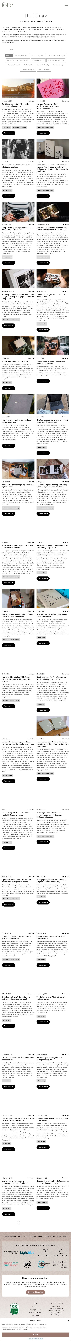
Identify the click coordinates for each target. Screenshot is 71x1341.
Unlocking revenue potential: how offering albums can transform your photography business (49, 815)
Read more (7, 133)
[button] (68, 1321)
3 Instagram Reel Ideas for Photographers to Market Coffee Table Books (17, 615)
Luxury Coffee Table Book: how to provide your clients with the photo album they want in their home (53, 744)
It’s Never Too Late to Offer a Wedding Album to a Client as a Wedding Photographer (48, 106)
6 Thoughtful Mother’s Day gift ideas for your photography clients (16, 937)
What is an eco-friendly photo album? (15, 361)
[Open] (66, 5)
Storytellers (58, 65)
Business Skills (14, 65)
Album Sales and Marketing (17, 60)
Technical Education (56, 60)
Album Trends (38, 60)
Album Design (43, 65)
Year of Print (44, 70)
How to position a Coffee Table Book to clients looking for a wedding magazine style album (16, 679)
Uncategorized (21, 55)
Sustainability (37, 55)
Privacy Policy (39, 1338)
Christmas (28, 65)
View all (8, 55)
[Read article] (18, 88)
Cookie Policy (31, 1338)
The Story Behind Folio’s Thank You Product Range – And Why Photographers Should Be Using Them (18, 297)
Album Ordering (28, 70)
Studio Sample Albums (56, 55)
